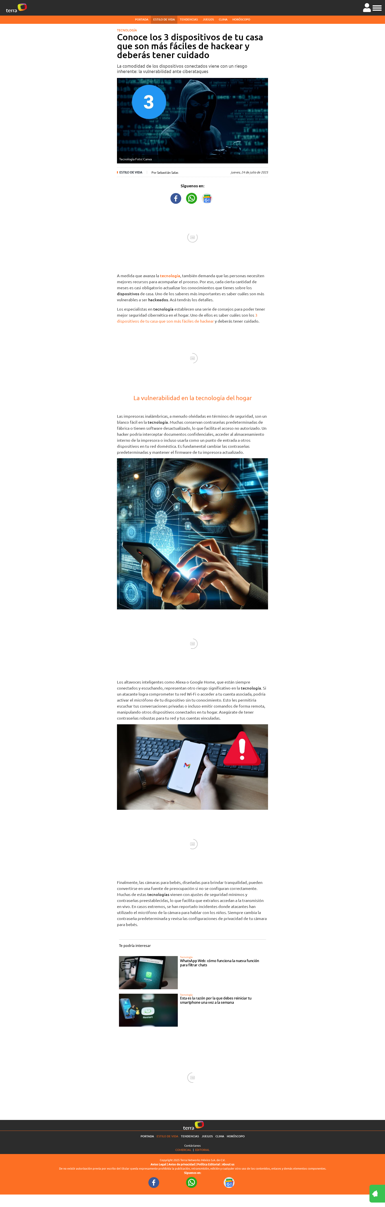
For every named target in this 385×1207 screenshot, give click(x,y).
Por (165, 172)
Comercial (183, 1150)
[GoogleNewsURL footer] (229, 1182)
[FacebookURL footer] (154, 1182)
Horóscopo (241, 19)
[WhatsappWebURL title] (191, 197)
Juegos (208, 19)
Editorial (202, 1150)
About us (228, 1164)
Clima (223, 19)
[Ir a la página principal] (16, 7)
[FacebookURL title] (176, 197)
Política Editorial (208, 1164)
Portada (141, 19)
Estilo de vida (164, 19)
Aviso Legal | (159, 1164)
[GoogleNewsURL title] (207, 197)
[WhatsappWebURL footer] (191, 1182)
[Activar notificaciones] (357, 1194)
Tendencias (189, 19)
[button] (377, 7)
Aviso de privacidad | (182, 1164)
